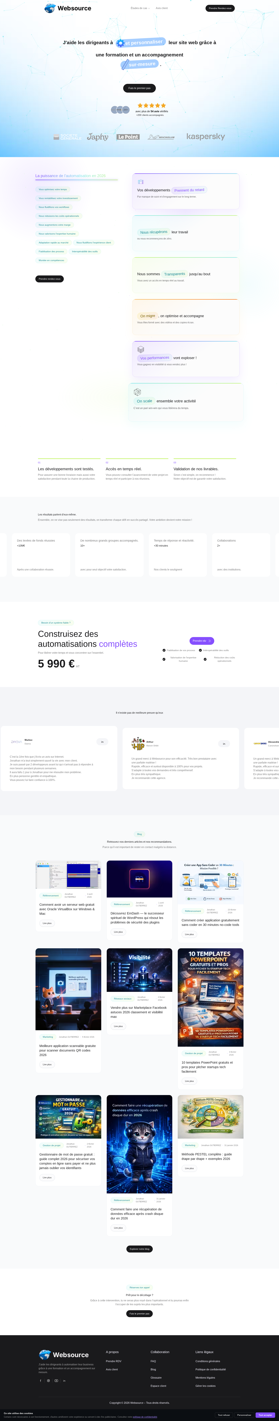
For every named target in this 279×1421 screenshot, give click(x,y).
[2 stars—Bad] (146, 106)
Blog (153, 1369)
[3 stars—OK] (152, 106)
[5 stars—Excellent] (163, 106)
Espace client (158, 1386)
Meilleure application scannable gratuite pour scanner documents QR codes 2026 (67, 1050)
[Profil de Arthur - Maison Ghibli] (167, 743)
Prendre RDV (113, 1361)
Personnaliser (244, 1415)
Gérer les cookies (206, 1386)
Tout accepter (265, 1415)
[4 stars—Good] (157, 106)
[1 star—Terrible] (140, 106)
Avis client (112, 1369)
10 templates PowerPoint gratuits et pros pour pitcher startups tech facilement (207, 1067)
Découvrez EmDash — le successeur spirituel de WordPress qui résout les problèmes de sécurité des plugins (137, 918)
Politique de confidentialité (211, 1369)
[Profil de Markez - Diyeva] (45, 741)
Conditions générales (208, 1361)
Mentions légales (205, 1377)
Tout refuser (224, 1415)
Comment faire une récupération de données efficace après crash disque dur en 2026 (137, 1213)
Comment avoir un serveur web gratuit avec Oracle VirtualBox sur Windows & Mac (67, 909)
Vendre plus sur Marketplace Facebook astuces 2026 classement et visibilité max (139, 1012)
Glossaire (156, 1377)
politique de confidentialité (145, 1417)
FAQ (153, 1361)
